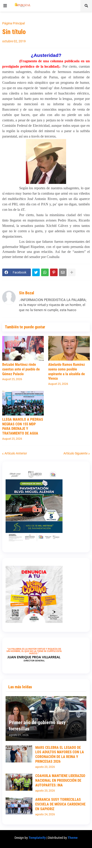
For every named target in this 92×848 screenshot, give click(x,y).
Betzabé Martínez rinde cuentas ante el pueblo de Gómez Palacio (21, 369)
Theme (73, 837)
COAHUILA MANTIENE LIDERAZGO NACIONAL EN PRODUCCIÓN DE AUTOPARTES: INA (60, 780)
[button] (5, 6)
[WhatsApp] (45, 272)
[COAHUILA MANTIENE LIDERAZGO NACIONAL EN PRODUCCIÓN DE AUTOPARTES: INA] (19, 782)
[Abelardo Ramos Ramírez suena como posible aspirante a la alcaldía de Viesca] (69, 348)
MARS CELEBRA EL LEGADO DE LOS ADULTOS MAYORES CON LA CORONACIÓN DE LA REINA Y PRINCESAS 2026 (59, 754)
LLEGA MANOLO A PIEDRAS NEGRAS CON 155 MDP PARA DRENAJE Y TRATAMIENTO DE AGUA (22, 426)
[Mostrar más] (71, 272)
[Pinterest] (54, 272)
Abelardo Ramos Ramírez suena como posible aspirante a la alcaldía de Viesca (66, 371)
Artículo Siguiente (75, 453)
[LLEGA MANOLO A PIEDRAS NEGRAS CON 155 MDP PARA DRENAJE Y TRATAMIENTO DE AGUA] (23, 403)
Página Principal (13, 23)
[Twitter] (36, 272)
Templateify (37, 837)
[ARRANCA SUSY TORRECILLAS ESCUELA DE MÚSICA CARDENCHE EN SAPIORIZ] (19, 805)
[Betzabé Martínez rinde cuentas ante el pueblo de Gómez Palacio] (23, 348)
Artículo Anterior (15, 453)
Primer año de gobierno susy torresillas (37, 726)
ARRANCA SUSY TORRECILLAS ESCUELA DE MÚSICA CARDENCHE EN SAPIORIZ (60, 804)
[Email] (63, 272)
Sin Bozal (26, 293)
